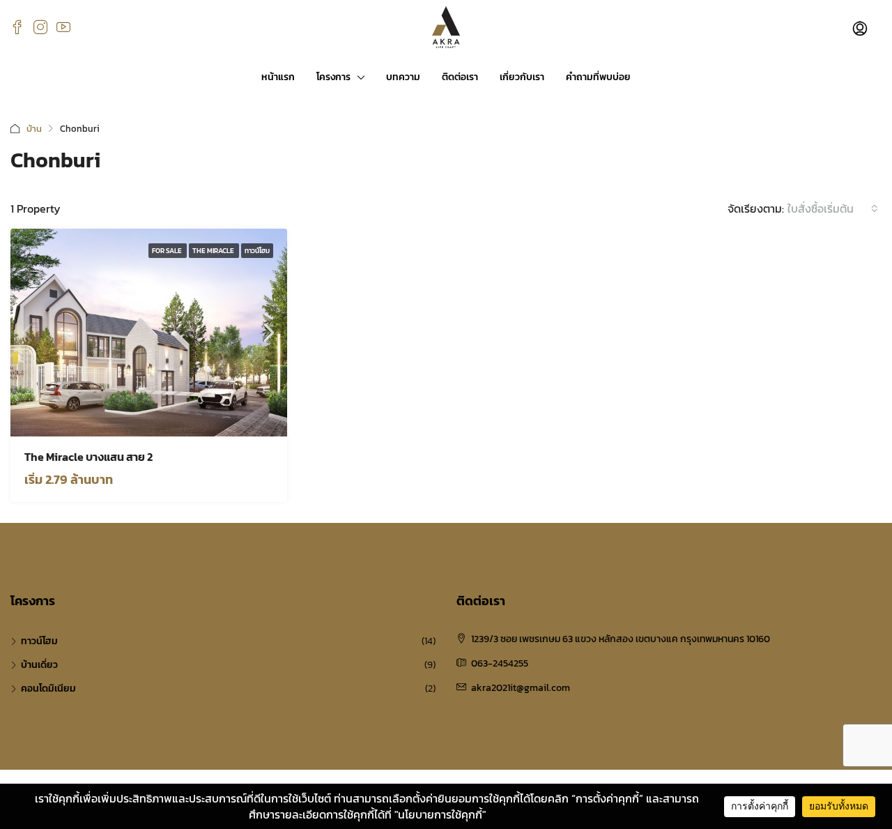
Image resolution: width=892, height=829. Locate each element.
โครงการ (333, 77)
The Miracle (214, 250)
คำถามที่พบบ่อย (598, 77)
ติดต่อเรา (460, 77)
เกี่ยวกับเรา (522, 77)
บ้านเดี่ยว (39, 664)
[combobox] (832, 208)
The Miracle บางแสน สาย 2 (88, 456)
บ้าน (34, 128)
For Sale (167, 250)
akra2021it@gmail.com (520, 687)
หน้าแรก (278, 77)
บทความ (403, 77)
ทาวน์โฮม (257, 250)
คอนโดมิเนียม (48, 688)
